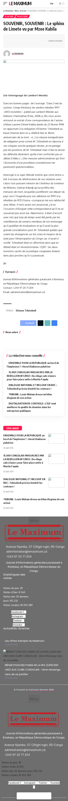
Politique (22, 16)
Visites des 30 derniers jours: (18, 771)
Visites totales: (11, 605)
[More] (16, 44)
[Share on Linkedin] (26, 38)
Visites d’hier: (11, 592)
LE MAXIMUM (17, 53)
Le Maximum (20, 3)
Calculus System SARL (41, 689)
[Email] (36, 38)
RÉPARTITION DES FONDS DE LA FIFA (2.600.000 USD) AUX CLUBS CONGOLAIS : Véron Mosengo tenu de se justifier (33, 669)
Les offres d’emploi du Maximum (24, 641)
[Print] (10, 44)
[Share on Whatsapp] (21, 38)
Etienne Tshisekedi (26, 310)
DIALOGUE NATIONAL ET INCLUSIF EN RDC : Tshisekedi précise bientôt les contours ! (24, 483)
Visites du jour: (11, 588)
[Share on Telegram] (31, 38)
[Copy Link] (41, 38)
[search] (47, 3)
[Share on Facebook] (10, 38)
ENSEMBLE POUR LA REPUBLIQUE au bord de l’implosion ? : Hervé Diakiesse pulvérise (24, 439)
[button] (34, 520)
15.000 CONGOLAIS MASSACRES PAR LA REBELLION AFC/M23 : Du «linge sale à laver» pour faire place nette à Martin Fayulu (31, 376)
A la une (9, 16)
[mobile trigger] (6, 3)
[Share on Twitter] (16, 38)
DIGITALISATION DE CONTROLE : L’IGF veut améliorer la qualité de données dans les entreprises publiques (31, 407)
